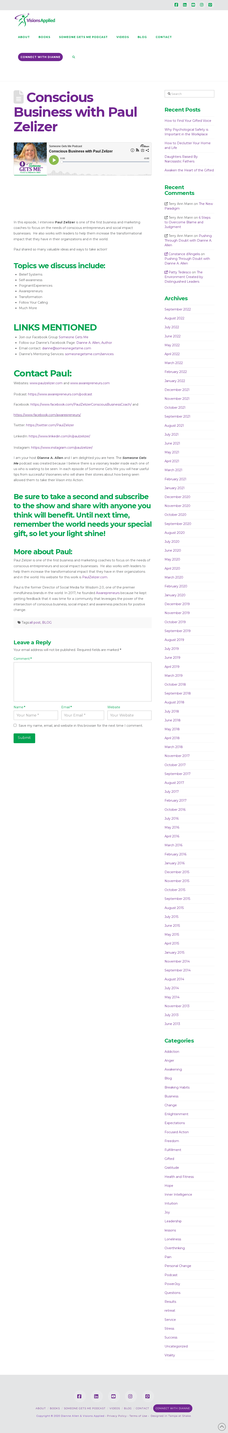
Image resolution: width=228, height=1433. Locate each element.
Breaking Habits (177, 1087)
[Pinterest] (210, 4)
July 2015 (171, 917)
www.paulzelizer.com (46, 383)
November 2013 (177, 1006)
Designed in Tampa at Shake (171, 1415)
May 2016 (172, 827)
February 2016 (175, 854)
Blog (168, 1078)
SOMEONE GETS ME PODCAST (85, 1408)
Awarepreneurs (108, 593)
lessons (170, 1230)
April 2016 (172, 836)
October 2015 (175, 890)
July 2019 (172, 649)
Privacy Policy (117, 1415)
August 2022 (174, 318)
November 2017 (177, 756)
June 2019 (172, 658)
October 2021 (175, 408)
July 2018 (172, 711)
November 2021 (177, 399)
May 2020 (172, 559)
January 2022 (175, 381)
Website (113, 707)
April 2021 (172, 461)
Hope (169, 1186)
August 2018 (174, 702)
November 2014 (177, 961)
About (41, 1408)
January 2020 (175, 595)
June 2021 (172, 443)
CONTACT (142, 1408)
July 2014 (172, 988)
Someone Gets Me (73, 337)
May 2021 (172, 452)
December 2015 (177, 872)
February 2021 (175, 479)
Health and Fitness (179, 1177)
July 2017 (172, 792)
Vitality (170, 1355)
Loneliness (173, 1239)
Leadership (173, 1221)
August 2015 (174, 908)
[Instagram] (202, 4)
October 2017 (175, 765)
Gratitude (172, 1168)
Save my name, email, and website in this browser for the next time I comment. (81, 726)
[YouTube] (193, 4)
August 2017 (174, 783)
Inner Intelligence (178, 1195)
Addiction (172, 1052)
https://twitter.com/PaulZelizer (50, 425)
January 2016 (175, 863)
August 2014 (174, 979)
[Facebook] (177, 4)
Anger (169, 1061)
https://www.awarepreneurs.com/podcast (60, 394)
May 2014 (172, 997)
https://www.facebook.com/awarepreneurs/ (47, 415)
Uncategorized (176, 1346)
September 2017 (178, 774)
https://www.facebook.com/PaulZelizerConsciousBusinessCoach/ (81, 404)
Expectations (175, 1123)
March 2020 (174, 577)
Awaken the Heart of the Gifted (189, 170)
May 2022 (172, 345)
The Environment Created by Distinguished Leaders (184, 277)
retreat (170, 1311)
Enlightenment (176, 1114)
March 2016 (173, 845)
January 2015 (174, 953)
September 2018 (178, 693)
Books (55, 1408)
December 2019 (177, 604)
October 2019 (175, 622)
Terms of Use (138, 1415)
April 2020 (172, 568)
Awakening (173, 1069)
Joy (167, 1212)
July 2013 (172, 1015)
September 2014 (178, 970)
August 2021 (174, 426)
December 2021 (177, 390)
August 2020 (175, 533)
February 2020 (176, 586)
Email (66, 707)
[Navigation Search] (71, 57)
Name (19, 707)
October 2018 (175, 684)
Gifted (169, 1159)
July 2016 (172, 819)
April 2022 (172, 354)
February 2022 (176, 372)
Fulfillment (173, 1150)
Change (171, 1105)
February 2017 (176, 801)
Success (171, 1337)
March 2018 (174, 747)
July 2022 (172, 327)
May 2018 (172, 729)
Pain (168, 1257)
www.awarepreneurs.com (90, 383)
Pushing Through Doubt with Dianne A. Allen (188, 240)
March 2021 (173, 470)
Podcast (171, 1275)
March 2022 (174, 363)
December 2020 (177, 497)
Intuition (171, 1203)
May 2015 (172, 935)
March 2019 (174, 676)
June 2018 (173, 720)
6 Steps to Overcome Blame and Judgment (187, 222)
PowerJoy (172, 1284)
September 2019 (178, 631)
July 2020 (172, 542)
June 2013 (172, 1024)
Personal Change (178, 1266)
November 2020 (177, 506)
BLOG (47, 622)
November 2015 (177, 881)
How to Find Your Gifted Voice (188, 121)
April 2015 (172, 943)
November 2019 (177, 613)
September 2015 (177, 899)
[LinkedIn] (185, 4)
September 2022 (178, 309)
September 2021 (177, 416)
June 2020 (173, 550)
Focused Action (177, 1132)
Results (170, 1302)
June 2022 (173, 336)
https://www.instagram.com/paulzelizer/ (62, 448)
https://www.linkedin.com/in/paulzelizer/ (59, 436)
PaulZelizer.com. (95, 577)
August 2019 (174, 640)
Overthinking (175, 1248)
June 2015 (172, 926)
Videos (115, 1408)
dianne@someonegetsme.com (66, 348)
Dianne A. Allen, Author (94, 343)
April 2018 (172, 738)
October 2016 (175, 810)
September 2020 (178, 524)
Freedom (172, 1141)
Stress (169, 1329)
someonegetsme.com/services (89, 354)
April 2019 (172, 667)
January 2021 (175, 488)
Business (171, 1096)
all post (35, 622)
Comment (23, 659)
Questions (172, 1293)
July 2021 (172, 434)
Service (170, 1320)
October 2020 (175, 515)
